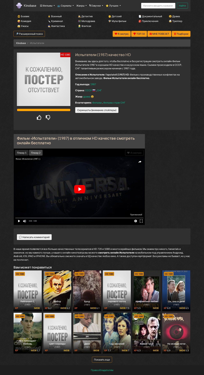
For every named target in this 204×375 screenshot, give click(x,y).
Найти (182, 5)
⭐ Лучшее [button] (112, 5)
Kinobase (30, 5)
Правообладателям (102, 370)
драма (87, 96)
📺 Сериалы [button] (64, 5)
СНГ (99, 90)
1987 (93, 84)
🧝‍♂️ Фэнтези (84, 26)
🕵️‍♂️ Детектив (85, 16)
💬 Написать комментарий (34, 237)
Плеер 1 (21, 152)
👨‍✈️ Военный (55, 16)
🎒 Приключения (148, 21)
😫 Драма (174, 16)
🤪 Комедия (24, 21)
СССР (88, 90)
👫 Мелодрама (86, 21)
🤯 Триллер (175, 21)
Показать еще (102, 359)
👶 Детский (115, 16)
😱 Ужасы (23, 26)
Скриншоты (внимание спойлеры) (96, 110)
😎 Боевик (23, 16)
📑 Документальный (149, 16)
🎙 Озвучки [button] (95, 5)
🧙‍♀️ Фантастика (56, 26)
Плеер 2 (35, 152)
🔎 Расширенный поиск (29, 33)
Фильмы (97, 102)
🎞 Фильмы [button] (46, 5)
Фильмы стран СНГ (114, 102)
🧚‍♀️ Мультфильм (117, 21)
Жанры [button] (80, 5)
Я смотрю (136, 152)
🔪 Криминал (55, 21)
